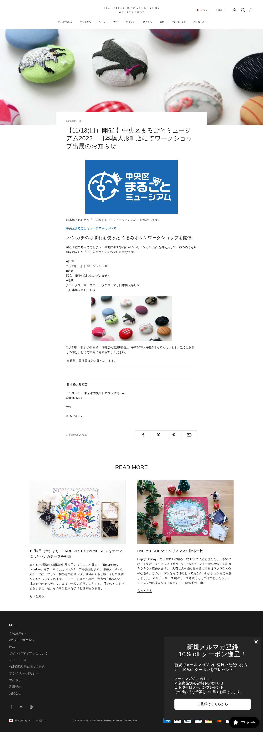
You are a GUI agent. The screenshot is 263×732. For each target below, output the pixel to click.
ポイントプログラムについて (28, 653)
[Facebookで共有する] (143, 435)
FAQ (12, 646)
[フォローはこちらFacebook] (11, 707)
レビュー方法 (18, 660)
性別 (115, 22)
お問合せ (15, 693)
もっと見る (36, 596)
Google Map (74, 397)
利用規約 (15, 686)
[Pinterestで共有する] (174, 435)
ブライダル (85, 22)
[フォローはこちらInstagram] (31, 707)
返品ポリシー (18, 680)
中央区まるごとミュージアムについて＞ (92, 228)
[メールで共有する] (189, 435)
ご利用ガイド (179, 22)
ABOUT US (199, 22)
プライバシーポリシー (24, 673)
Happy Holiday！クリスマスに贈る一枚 (170, 551)
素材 (162, 22)
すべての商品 (65, 22)
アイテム (147, 22)
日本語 (219, 10)
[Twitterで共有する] (158, 435)
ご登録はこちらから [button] (212, 704)
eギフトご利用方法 (21, 640)
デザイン (130, 22)
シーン (102, 22)
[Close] (256, 642)
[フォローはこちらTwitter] (21, 707)
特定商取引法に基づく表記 (27, 666)
